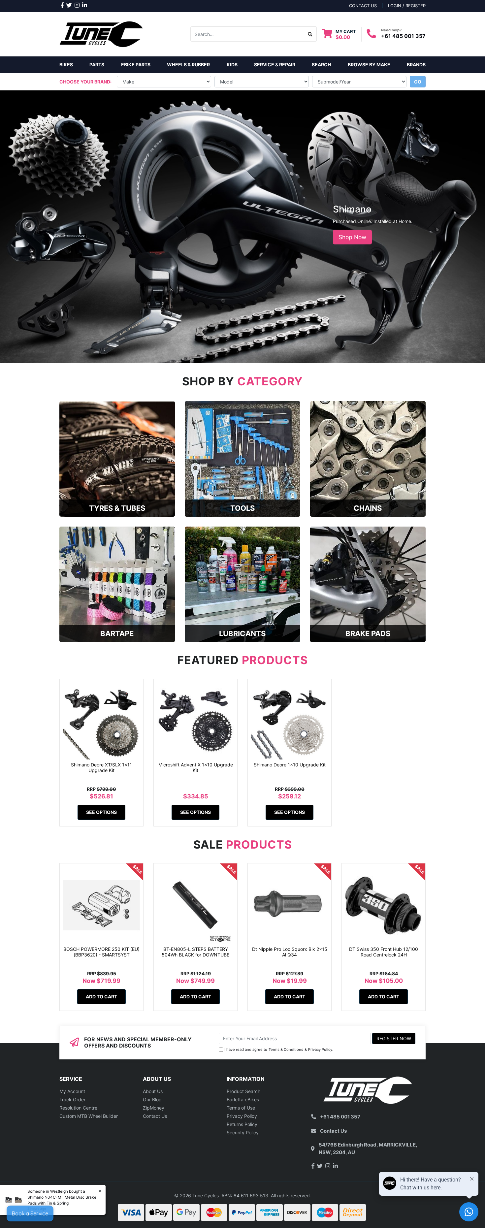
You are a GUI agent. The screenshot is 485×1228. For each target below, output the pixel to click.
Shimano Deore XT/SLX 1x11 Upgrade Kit (101, 767)
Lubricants (242, 633)
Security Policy (243, 1132)
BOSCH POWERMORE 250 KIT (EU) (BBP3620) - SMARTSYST (101, 951)
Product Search (243, 1091)
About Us (153, 1091)
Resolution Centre (78, 1108)
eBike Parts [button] (135, 64)
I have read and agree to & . (278, 1049)
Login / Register (407, 5)
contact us (363, 5)
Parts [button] (96, 64)
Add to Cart (101, 996)
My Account (72, 1091)
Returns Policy (242, 1124)
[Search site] (310, 34)
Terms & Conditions (286, 1049)
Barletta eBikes (243, 1099)
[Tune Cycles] (101, 33)
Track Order (72, 1099)
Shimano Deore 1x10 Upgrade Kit (290, 764)
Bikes (66, 64)
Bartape (117, 633)
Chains (368, 508)
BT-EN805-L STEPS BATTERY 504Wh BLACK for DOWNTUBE (195, 951)
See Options (101, 812)
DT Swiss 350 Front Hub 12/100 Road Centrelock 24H (383, 951)
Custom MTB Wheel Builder (88, 1116)
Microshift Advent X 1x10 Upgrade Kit (195, 767)
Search (321, 64)
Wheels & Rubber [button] (188, 64)
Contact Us (155, 1116)
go (417, 81)
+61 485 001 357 (403, 36)
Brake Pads (367, 633)
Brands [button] (416, 64)
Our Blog (152, 1099)
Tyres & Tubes (117, 508)
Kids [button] (232, 64)
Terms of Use (241, 1108)
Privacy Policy (320, 1049)
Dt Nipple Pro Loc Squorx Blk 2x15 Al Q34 (289, 951)
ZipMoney (153, 1108)
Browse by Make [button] (369, 64)
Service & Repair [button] (274, 64)
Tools (242, 508)
